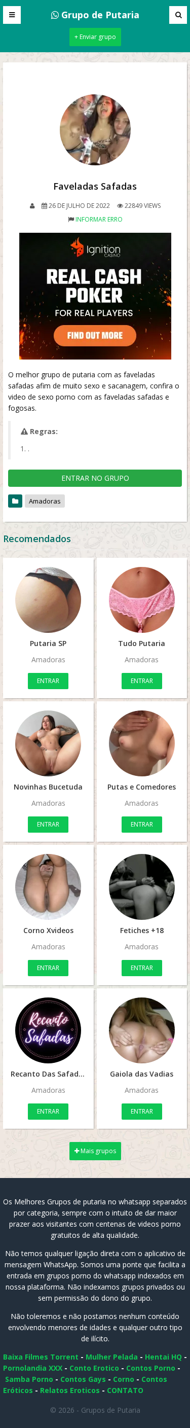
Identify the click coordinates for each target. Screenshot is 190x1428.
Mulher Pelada (112, 1357)
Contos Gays (83, 1379)
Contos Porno (150, 1368)
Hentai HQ (163, 1357)
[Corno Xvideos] (48, 887)
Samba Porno (29, 1379)
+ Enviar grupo (95, 36)
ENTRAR (48, 680)
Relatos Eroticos (70, 1390)
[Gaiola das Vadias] (142, 1030)
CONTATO (125, 1390)
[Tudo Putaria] (142, 600)
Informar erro (99, 219)
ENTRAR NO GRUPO (95, 478)
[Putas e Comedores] (142, 743)
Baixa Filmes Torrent (41, 1357)
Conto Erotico (94, 1368)
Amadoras (45, 501)
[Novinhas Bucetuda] (48, 743)
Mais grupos (97, 1151)
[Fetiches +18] (142, 887)
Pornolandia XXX (32, 1368)
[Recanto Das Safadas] (48, 1030)
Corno (123, 1379)
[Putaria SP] (48, 600)
